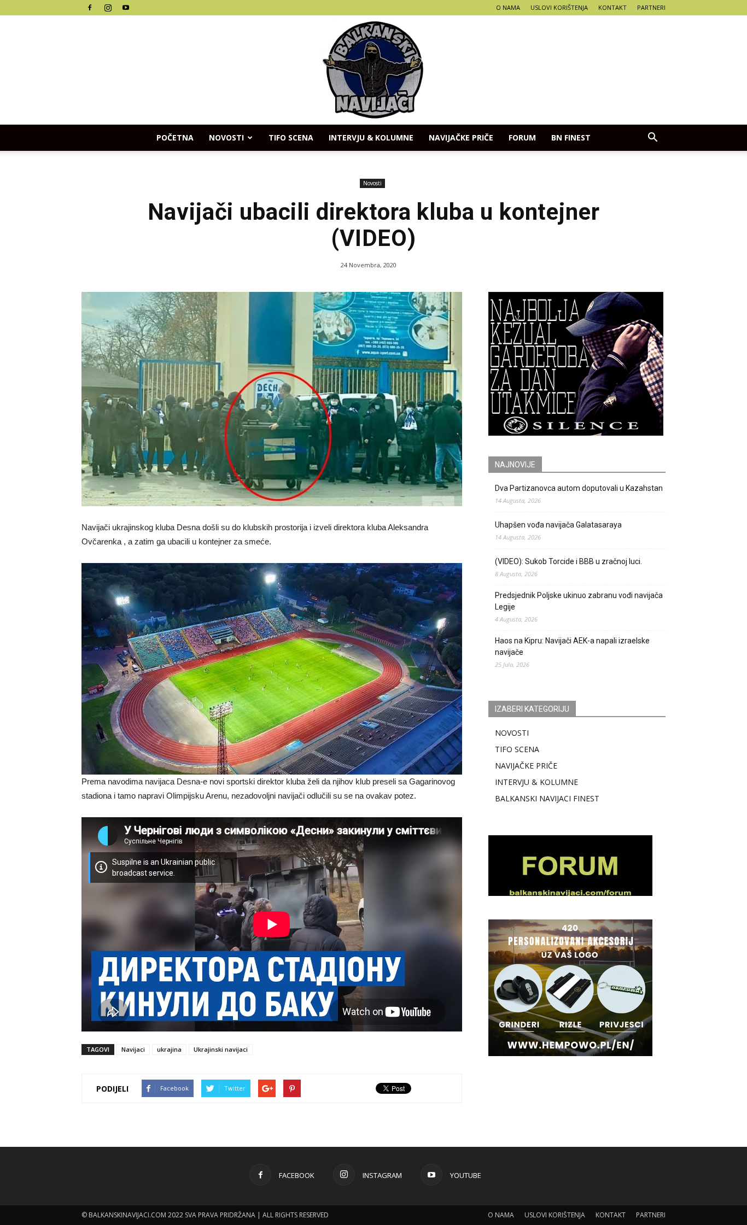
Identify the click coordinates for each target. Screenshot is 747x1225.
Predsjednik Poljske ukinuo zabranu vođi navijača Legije (579, 601)
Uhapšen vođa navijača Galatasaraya (558, 524)
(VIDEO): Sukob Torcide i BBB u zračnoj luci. (568, 561)
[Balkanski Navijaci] (373, 70)
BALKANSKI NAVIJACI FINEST (547, 798)
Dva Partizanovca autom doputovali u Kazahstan (579, 488)
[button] (652, 138)
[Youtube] (126, 7)
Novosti (226, 137)
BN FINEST (571, 137)
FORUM (522, 137)
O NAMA (508, 7)
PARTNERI (651, 7)
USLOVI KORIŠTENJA (559, 7)
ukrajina (169, 1049)
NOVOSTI (512, 733)
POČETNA (175, 137)
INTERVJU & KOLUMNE (371, 137)
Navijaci (133, 1049)
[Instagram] (108, 7)
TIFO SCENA (291, 137)
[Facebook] (89, 7)
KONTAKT (612, 7)
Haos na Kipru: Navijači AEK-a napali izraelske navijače (572, 646)
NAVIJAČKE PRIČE (461, 137)
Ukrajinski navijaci (221, 1049)
